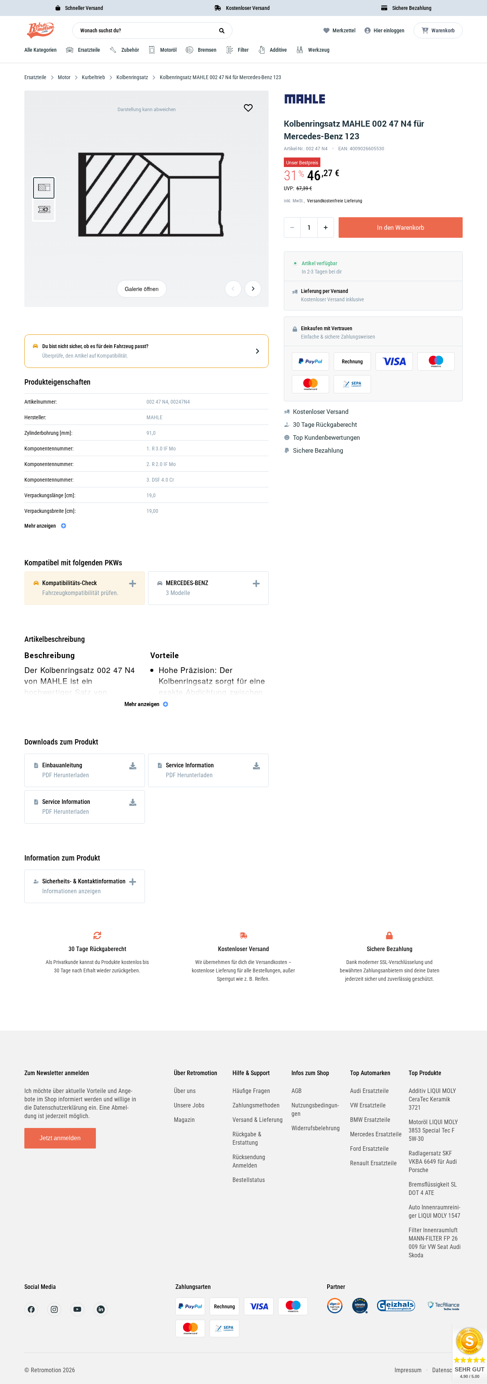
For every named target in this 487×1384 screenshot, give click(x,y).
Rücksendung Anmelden (248, 1161)
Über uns (185, 1090)
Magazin (184, 1119)
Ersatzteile (36, 77)
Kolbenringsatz (132, 77)
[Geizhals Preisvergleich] (396, 1311)
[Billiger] (335, 1311)
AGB (296, 1090)
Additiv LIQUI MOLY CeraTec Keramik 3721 (432, 1099)
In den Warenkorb (400, 227)
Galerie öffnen (142, 289)
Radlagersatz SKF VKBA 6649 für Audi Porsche (433, 1162)
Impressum (408, 1370)
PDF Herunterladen (65, 775)
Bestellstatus (248, 1180)
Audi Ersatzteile (369, 1090)
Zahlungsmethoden (256, 1105)
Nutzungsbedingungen (315, 1109)
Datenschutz (447, 1370)
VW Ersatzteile (368, 1105)
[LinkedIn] (101, 1314)
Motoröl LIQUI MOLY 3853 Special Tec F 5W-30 (433, 1130)
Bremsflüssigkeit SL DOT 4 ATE (433, 1188)
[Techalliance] (443, 1311)
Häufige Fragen (251, 1090)
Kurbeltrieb (93, 77)
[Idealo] (360, 1311)
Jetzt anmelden (60, 1138)
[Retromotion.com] (40, 32)
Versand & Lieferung (257, 1119)
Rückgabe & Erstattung (246, 1138)
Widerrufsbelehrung (315, 1128)
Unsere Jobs (189, 1105)
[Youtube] (77, 1314)
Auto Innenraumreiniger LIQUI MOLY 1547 (434, 1211)
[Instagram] (54, 1314)
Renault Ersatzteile (373, 1163)
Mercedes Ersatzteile (376, 1134)
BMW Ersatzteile (370, 1119)
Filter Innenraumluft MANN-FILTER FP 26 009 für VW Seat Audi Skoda (435, 1243)
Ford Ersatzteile (369, 1148)
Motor (64, 77)
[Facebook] (31, 1314)
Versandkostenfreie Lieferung (334, 201)
